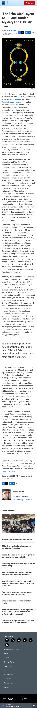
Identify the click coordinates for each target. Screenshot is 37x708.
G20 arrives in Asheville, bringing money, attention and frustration (16, 547)
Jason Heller (12, 30)
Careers (6, 687)
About (6, 653)
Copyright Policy (9, 662)
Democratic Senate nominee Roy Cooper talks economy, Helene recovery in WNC (18, 556)
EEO (5, 670)
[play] (3, 706)
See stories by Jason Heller (22, 499)
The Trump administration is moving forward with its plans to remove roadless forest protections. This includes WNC (18, 612)
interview (5, 316)
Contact (6, 658)
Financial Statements (10, 683)
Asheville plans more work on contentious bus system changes (18, 565)
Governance (7, 679)
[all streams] (34, 705)
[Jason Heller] (6, 494)
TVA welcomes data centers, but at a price (17, 539)
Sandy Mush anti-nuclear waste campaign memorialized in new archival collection (17, 573)
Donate (30, 3)
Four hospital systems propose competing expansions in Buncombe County (17, 593)
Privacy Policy (8, 666)
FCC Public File (8, 674)
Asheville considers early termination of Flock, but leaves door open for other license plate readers (18, 583)
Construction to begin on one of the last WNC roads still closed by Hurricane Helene (18, 622)
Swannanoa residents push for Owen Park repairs (16, 602)
